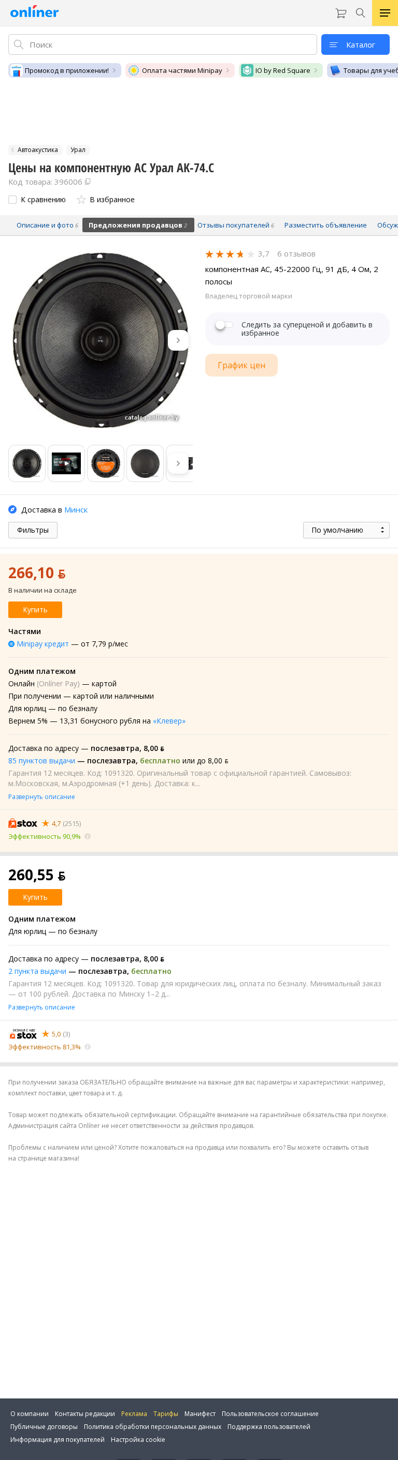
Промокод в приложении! (67, 70)
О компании (29, 1413)
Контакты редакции (85, 1413)
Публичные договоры (44, 1426)
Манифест (200, 1413)
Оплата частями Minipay (182, 70)
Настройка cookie (138, 1439)
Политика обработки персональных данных (152, 1426)
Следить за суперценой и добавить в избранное (307, 329)
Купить (35, 609)
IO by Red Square (282, 70)
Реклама (134, 1413)
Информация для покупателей (57, 1439)
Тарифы (165, 1413)
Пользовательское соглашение (270, 1413)
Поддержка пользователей (269, 1426)
